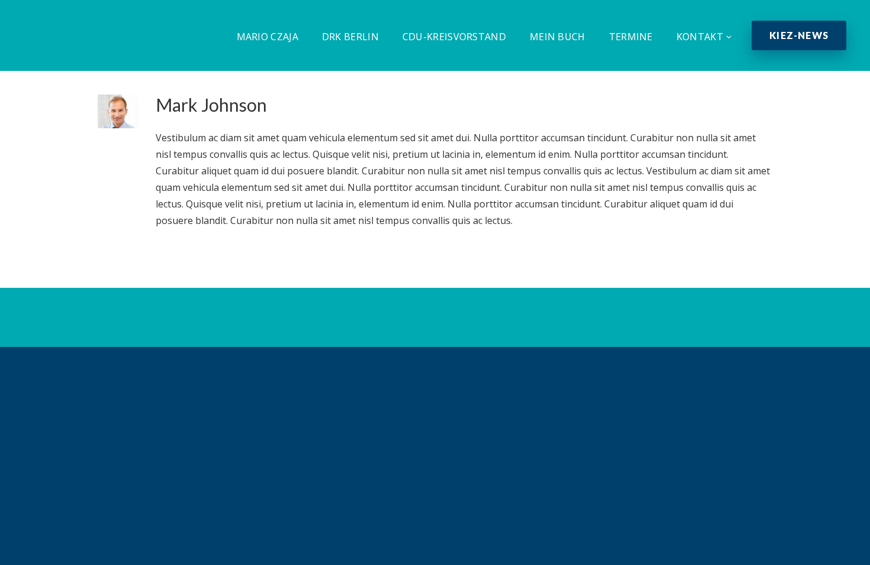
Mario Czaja (267, 36)
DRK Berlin (350, 36)
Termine (631, 36)
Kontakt (699, 36)
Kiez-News (799, 35)
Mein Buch (557, 36)
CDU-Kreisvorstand (454, 36)
